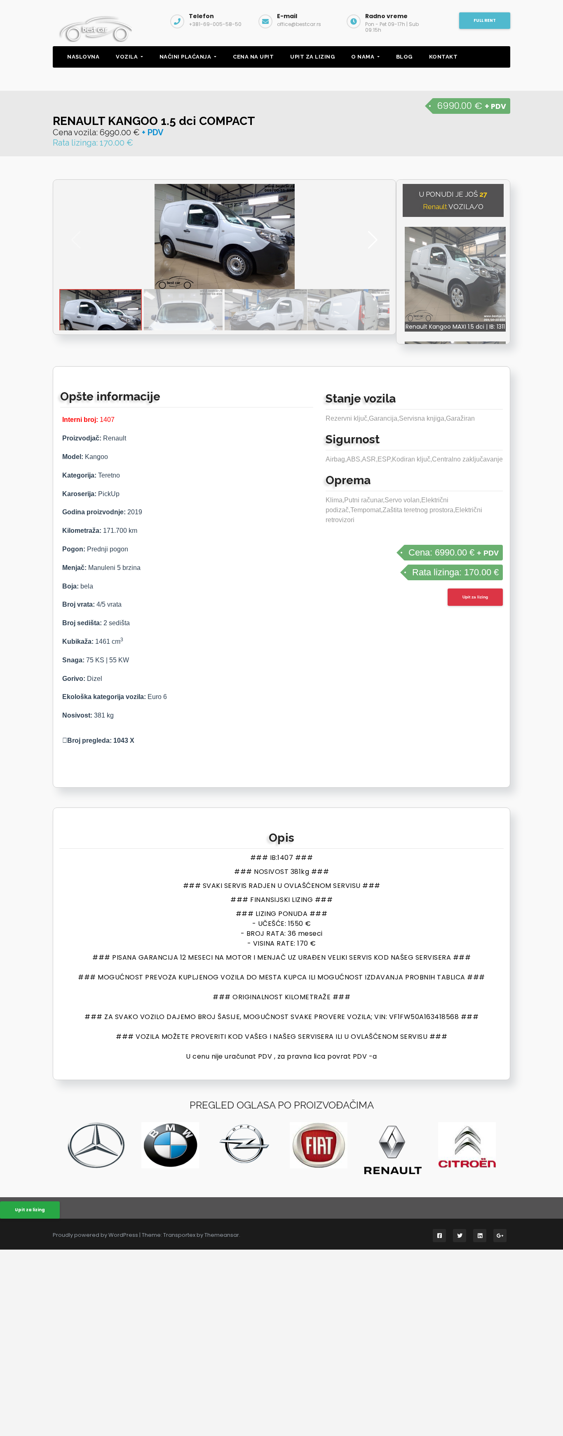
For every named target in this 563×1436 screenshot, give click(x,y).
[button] (373, 240)
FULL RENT (485, 20)
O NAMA (363, 57)
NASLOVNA (83, 57)
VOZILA (127, 57)
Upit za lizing (475, 597)
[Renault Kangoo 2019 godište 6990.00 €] (224, 236)
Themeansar (221, 1235)
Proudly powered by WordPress (96, 1235)
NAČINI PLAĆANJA (186, 57)
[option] (96, 1145)
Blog (404, 57)
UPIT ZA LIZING (312, 57)
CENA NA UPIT (253, 57)
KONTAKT (443, 57)
